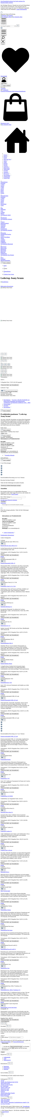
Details (2, 556)
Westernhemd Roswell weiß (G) (8, 949)
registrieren (5, 90)
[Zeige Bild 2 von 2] (2, 356)
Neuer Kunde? (14, 494)
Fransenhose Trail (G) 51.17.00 (8, 586)
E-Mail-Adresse (5, 1037)
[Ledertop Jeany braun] (6, 287)
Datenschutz (6, 1067)
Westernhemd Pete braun (6, 930)
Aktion (3, 1035)
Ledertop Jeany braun (9, 274)
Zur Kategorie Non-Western (7, 255)
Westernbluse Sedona (6, 910)
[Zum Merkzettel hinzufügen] (3, 543)
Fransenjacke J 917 (5, 778)
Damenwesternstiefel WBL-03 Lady (9, 700)
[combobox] (8, 26)
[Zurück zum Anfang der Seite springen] (2, 1113)
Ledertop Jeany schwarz (6, 850)
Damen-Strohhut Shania (6, 663)
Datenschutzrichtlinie (6, 1041)
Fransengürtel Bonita (6, 759)
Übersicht (3, 91)
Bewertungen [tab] (7, 407)
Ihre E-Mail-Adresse (6, 497)
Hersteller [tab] (6, 405)
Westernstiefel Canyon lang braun (9, 1007)
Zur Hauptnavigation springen (13, 2)
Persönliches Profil (10, 91)
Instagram (6, 1069)
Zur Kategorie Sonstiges (6, 230)
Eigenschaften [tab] (7, 404)
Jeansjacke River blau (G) (7, 812)
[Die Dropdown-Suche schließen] (17, 25)
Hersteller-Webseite (9, 455)
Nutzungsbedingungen (18, 1041)
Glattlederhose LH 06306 (7, 796)
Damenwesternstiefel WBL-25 (8, 563)
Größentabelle (7, 1057)
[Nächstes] (5, 354)
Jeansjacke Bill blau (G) (6, 606)
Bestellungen (22, 91)
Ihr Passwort (4, 498)
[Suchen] (15, 26)
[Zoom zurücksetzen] (5, 364)
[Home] (1, 28)
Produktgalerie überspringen (7, 535)
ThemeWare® (5, 1111)
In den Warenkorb (5, 1021)
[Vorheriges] (2, 354)
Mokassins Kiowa (5, 872)
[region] (15, 331)
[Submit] (1, 1039)
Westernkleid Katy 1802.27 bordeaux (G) (10, 990)
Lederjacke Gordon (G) (6, 831)
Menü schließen (6, 85)
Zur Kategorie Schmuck (6, 219)
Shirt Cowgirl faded (5, 891)
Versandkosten (26, 1106)
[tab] (17, 401)
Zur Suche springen (18, 1)
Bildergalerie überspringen (7, 286)
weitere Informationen (21, 9)
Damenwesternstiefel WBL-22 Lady (9, 736)
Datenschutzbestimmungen (16, 1046)
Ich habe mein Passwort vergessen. (9, 500)
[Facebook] (10, 15)
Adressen (17, 91)
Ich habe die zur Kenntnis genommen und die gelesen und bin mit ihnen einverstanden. (15, 1048)
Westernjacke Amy (5, 968)
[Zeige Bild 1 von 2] (1, 356)
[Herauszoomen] (2, 364)
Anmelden (3, 88)
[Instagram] (3, 15)
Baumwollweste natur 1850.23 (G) (9, 545)
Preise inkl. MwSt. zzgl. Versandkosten (9, 385)
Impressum (6, 1066)
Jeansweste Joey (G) (5, 625)
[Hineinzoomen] (8, 364)
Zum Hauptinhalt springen (7, 1)
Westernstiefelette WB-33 (7, 643)
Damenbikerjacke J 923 (6, 682)
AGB (13, 1048)
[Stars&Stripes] (15, 282)
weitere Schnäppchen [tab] (9, 532)
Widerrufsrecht (7, 1060)
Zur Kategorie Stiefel (6, 215)
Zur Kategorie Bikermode (7, 244)
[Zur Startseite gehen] (6, 17)
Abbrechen (3, 503)
